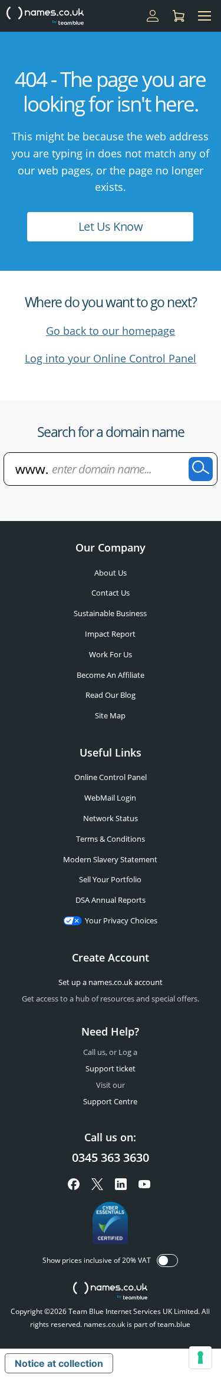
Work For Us (110, 654)
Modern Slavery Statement (110, 859)
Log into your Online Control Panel (110, 358)
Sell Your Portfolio (110, 879)
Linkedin (121, 1184)
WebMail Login (110, 797)
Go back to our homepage (110, 331)
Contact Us (110, 592)
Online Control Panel (110, 777)
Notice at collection (59, 1363)
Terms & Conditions (110, 838)
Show (167, 1260)
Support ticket (110, 1068)
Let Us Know (110, 226)
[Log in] (153, 16)
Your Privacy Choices (121, 920)
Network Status (110, 818)
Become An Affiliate (110, 675)
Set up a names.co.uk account (110, 982)
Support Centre (110, 1101)
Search (201, 469)
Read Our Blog (110, 695)
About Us (110, 572)
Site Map (110, 715)
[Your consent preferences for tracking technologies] (200, 1357)
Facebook (74, 1184)
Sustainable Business (110, 613)
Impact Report (110, 633)
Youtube (144, 1184)
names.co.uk (110, 1292)
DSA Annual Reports (110, 900)
